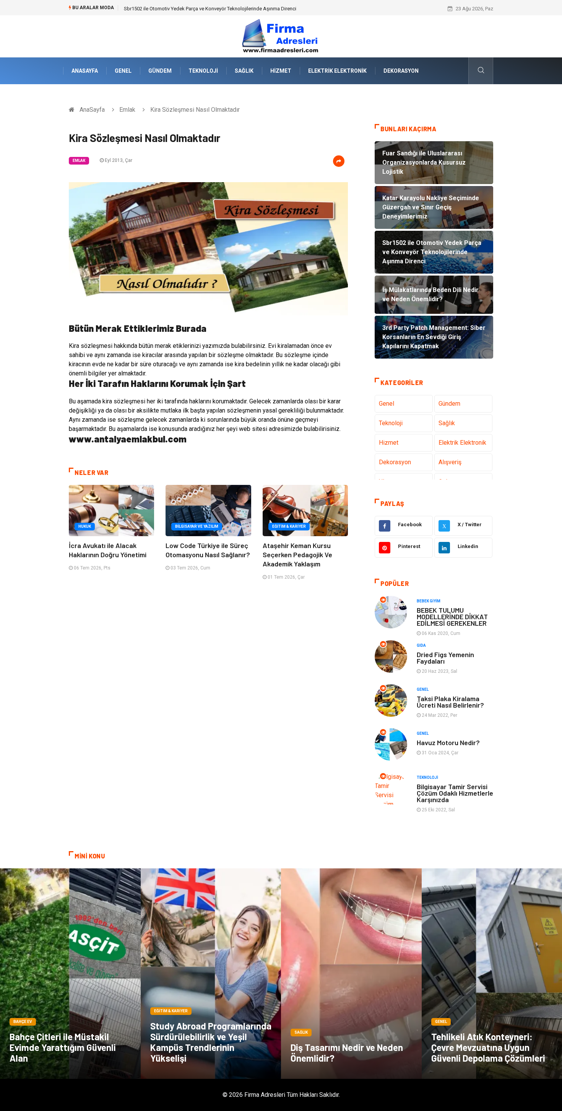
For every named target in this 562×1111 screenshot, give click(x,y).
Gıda (421, 645)
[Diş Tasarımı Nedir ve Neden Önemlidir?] (351, 973)
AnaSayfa (84, 71)
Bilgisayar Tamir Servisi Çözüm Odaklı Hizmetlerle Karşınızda (455, 793)
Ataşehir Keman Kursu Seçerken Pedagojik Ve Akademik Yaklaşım (297, 554)
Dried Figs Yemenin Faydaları (445, 657)
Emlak (127, 109)
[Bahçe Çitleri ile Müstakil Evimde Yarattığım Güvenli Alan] (70, 973)
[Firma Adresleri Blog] (281, 35)
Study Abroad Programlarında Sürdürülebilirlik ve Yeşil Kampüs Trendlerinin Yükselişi (210, 1042)
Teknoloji (203, 71)
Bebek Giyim (428, 601)
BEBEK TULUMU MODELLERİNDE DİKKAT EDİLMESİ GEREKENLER (452, 616)
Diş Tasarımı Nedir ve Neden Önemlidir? (347, 1053)
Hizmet (280, 71)
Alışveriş (450, 462)
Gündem (160, 71)
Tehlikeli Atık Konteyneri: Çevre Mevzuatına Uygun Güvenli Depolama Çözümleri (488, 1047)
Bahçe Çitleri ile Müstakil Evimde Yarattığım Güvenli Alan (63, 1047)
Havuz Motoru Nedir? (448, 742)
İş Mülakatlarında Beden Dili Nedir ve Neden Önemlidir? (184, 8)
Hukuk (84, 526)
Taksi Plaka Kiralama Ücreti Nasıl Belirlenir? (450, 701)
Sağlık (244, 71)
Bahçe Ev (22, 1022)
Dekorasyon (401, 71)
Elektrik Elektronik (337, 71)
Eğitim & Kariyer (289, 526)
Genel (123, 71)
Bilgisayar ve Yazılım (196, 526)
